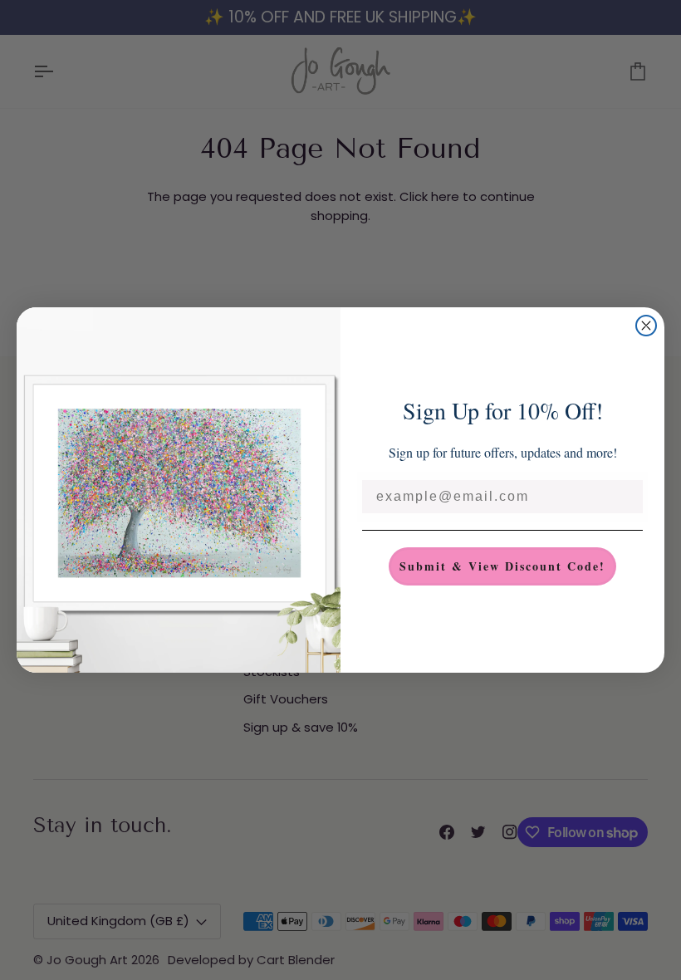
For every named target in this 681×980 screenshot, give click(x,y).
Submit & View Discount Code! (502, 566)
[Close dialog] (646, 326)
